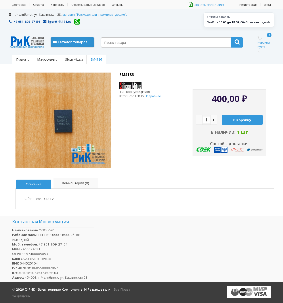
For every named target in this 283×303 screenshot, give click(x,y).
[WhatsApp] (77, 22)
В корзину (242, 120)
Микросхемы (46, 59)
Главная (21, 59)
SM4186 (96, 59)
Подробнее (153, 96)
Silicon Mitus (73, 59)
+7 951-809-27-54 (26, 21)
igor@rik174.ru (59, 21)
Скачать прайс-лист (208, 4)
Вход (267, 4)
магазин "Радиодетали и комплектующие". (95, 14)
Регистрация (248, 4)
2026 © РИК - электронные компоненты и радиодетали (63, 289)
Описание (34, 184)
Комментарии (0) (75, 183)
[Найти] (237, 42)
